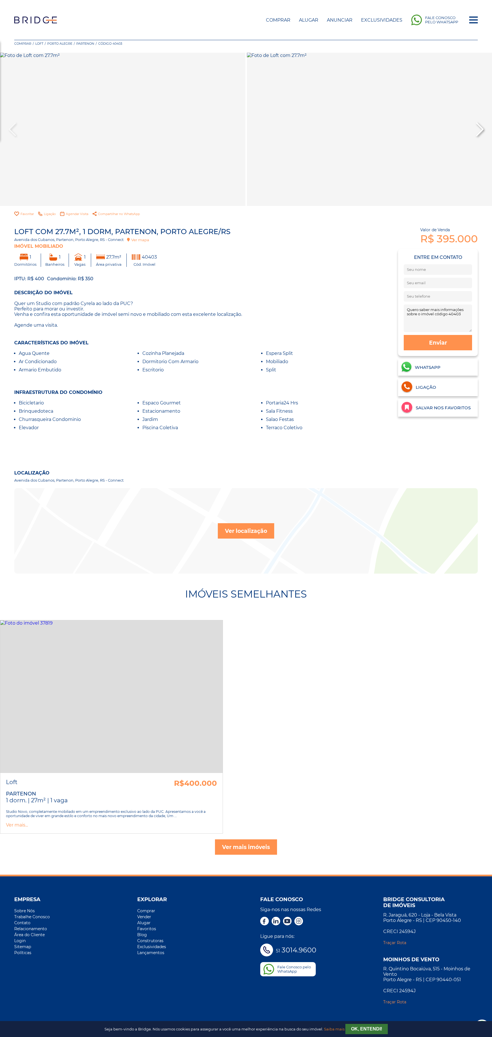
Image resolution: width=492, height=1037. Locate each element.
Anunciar (339, 20)
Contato (22, 922)
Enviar (438, 342)
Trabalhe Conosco (32, 916)
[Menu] (473, 20)
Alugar (308, 20)
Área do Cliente (29, 934)
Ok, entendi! (366, 1028)
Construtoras (150, 940)
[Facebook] (264, 921)
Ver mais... (17, 825)
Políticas (22, 952)
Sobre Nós (24, 910)
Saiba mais (334, 1029)
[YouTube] (287, 921)
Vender (144, 916)
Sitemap (22, 946)
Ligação (50, 214)
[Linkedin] (276, 921)
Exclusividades (381, 20)
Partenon (85, 44)
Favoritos (146, 928)
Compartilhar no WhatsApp (119, 214)
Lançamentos (150, 952)
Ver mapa (140, 240)
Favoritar (27, 214)
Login (20, 940)
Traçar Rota (394, 942)
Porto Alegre (59, 44)
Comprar (278, 20)
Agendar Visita (77, 214)
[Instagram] (298, 921)
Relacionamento (30, 928)
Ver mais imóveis (246, 847)
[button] (479, 129)
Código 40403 (110, 44)
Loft (39, 44)
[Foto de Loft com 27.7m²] (122, 129)
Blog (142, 934)
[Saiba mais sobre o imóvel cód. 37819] (111, 696)
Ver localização (246, 530)
